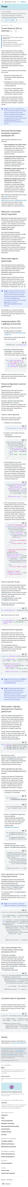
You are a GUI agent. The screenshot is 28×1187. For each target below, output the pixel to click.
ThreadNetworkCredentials (11, 827)
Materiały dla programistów (8, 1146)
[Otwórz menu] (2, 2)
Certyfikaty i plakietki (7, 1141)
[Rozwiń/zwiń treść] (10, 35)
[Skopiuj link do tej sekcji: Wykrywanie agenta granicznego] (13, 261)
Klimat (3, 1118)
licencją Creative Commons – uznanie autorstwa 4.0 (12, 1050)
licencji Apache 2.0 (20, 1051)
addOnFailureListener (21, 200)
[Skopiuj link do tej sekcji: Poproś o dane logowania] (20, 415)
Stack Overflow (5, 1170)
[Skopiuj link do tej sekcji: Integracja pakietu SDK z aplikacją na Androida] (22, 324)
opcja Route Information (10, 120)
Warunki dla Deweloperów (8, 1154)
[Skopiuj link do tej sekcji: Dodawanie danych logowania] (24, 630)
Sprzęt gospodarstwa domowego (10, 1126)
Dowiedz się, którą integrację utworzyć (11, 1092)
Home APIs (4, 1102)
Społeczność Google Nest (8, 1173)
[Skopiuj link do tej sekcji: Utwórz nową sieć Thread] (21, 582)
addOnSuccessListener (7, 200)
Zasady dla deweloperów (7, 1156)
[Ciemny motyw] (23, 342)
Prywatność (10, 1179)
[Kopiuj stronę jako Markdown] (15, 31)
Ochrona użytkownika (7, 1120)
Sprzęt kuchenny (5, 1129)
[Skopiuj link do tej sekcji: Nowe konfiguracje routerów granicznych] (12, 387)
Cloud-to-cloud (5, 1076)
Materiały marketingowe (7, 1144)
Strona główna (4, 25)
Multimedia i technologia (7, 1123)
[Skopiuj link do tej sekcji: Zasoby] (9, 1037)
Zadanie (6, 196)
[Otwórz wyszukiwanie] (18, 2)
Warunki (3, 1179)
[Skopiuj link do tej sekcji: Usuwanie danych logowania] (2, 1001)
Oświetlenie (4, 1115)
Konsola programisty (6, 1163)
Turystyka (3, 1134)
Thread (4, 6)
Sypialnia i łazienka (6, 1131)
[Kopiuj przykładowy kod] (25, 342)
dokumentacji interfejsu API (19, 1043)
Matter (3, 1067)
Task (23, 206)
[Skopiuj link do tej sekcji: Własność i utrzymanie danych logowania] (18, 214)
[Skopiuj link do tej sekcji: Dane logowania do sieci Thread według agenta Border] (19, 877)
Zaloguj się (23, 1)
